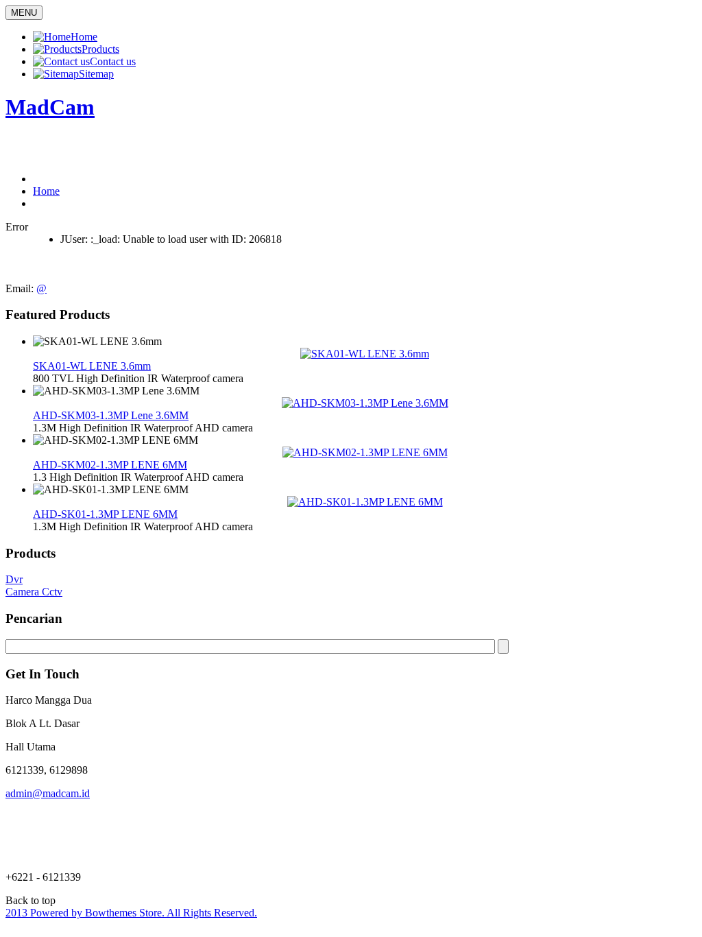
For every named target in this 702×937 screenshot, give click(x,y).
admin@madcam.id (47, 793)
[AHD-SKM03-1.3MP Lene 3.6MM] (365, 403)
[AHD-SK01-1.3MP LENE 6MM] (365, 502)
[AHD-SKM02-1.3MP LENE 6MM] (365, 452)
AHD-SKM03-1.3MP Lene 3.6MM (111, 415)
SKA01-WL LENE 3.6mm (92, 366)
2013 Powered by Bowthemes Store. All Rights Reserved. (131, 912)
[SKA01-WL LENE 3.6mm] (364, 353)
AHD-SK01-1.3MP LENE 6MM (105, 514)
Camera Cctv (33, 591)
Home (46, 191)
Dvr (14, 579)
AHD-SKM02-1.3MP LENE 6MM (110, 465)
